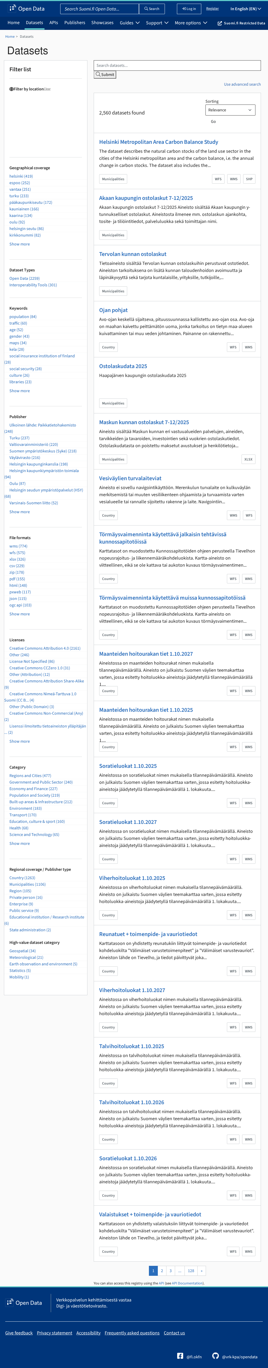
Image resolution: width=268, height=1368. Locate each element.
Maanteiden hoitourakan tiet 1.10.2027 (146, 654)
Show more (19, 244)
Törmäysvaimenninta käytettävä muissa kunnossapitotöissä (172, 598)
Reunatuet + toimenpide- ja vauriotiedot (148, 934)
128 (191, 1271)
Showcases (102, 22)
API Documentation (187, 1283)
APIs (53, 22)
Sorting (212, 101)
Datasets (34, 22)
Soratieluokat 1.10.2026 (128, 1158)
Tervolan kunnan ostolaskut (132, 254)
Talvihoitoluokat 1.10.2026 (131, 1102)
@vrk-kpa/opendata (239, 1357)
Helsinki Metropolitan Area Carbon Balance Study (158, 142)
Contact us (174, 1333)
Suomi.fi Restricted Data (244, 23)
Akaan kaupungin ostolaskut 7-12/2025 (146, 198)
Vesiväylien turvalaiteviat (130, 478)
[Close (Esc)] (262, 6)
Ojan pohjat (113, 310)
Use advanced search (242, 84)
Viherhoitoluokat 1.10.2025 (132, 878)
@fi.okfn (194, 1357)
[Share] (250, 6)
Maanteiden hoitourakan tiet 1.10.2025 (146, 710)
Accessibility (88, 1333)
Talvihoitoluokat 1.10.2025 (131, 1046)
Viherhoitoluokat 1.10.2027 (132, 990)
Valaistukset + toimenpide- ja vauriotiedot (150, 1214)
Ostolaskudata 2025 (123, 366)
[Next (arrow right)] (259, 684)
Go (213, 121)
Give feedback (19, 1333)
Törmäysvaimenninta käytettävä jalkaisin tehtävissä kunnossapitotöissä (162, 538)
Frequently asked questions (132, 1333)
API (161, 1283)
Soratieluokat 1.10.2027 (128, 822)
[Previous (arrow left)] (9, 684)
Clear (47, 89)
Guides (127, 23)
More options (188, 23)
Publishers (74, 22)
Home (14, 22)
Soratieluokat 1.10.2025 (128, 766)
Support (154, 23)
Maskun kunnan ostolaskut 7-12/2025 (144, 422)
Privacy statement (54, 1333)
